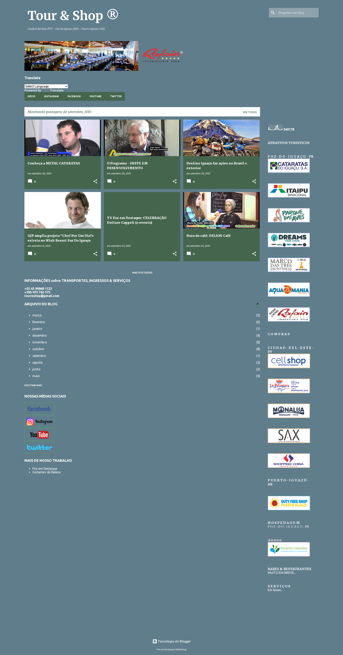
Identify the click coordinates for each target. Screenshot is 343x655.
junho (36, 369)
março (37, 315)
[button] (95, 181)
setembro (39, 355)
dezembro (39, 335)
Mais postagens (142, 272)
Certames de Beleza (46, 472)
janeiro (37, 328)
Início (31, 96)
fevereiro (38, 322)
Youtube (95, 96)
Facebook (74, 96)
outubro (38, 349)
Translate (57, 90)
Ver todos (250, 112)
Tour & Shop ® (73, 15)
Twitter (116, 96)
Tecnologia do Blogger (174, 641)
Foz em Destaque (44, 468)
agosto (37, 362)
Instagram (51, 96)
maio (36, 376)
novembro (39, 342)
